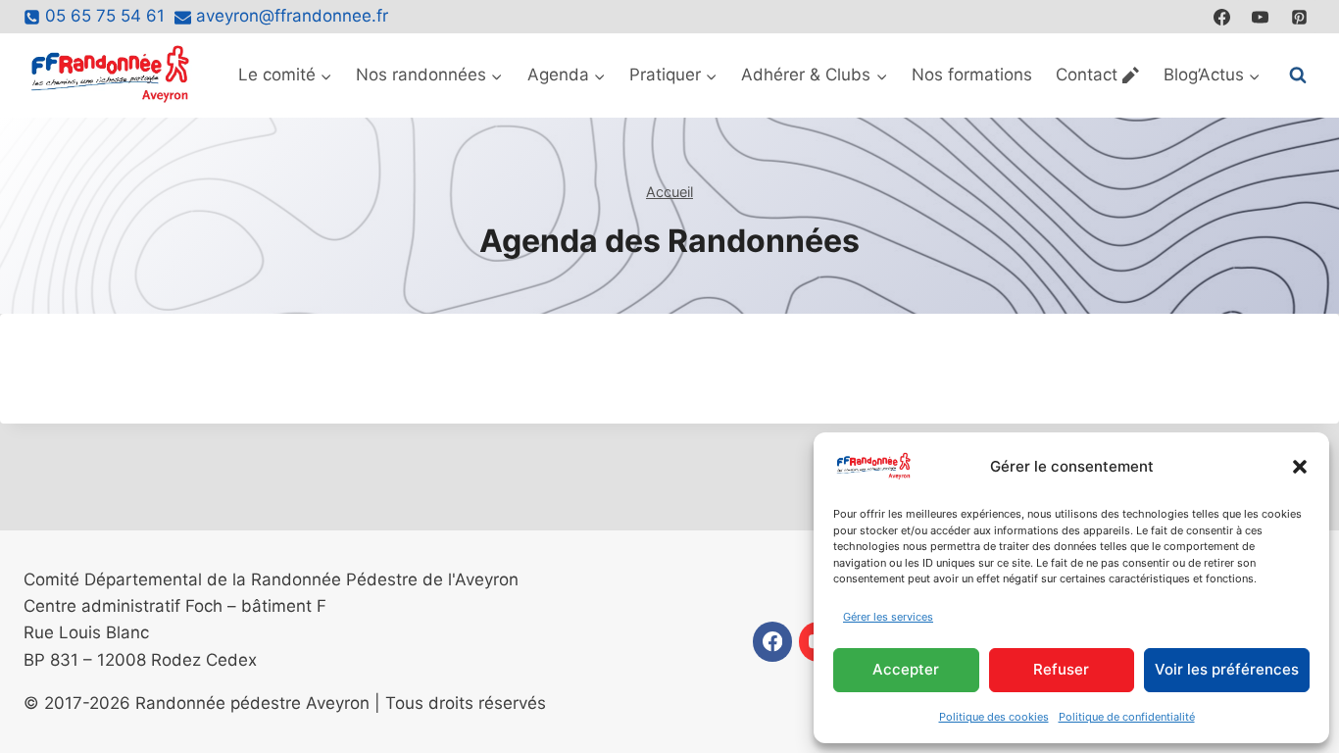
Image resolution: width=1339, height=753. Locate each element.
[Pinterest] (1298, 16)
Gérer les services (888, 617)
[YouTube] (1260, 16)
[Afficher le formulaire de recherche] (1297, 75)
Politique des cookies (994, 717)
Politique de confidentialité (1127, 717)
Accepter (905, 669)
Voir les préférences (1227, 669)
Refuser (1061, 669)
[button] (1300, 467)
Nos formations (972, 74)
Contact (1086, 74)
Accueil (669, 191)
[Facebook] (1222, 16)
